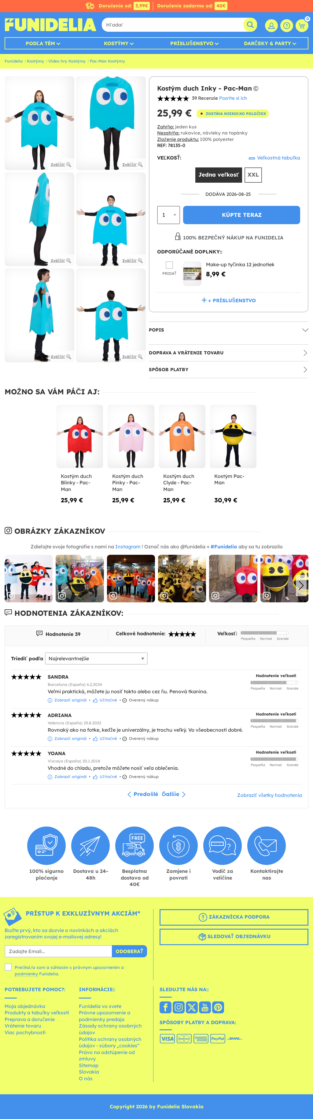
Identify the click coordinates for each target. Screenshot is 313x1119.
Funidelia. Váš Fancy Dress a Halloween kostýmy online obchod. (50, 24)
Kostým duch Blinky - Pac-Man (76, 482)
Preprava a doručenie (30, 1019)
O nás (86, 1078)
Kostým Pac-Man (229, 479)
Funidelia (14, 61)
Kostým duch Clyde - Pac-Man (178, 482)
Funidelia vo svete (100, 1006)
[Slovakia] (165, 1008)
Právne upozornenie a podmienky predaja (104, 1016)
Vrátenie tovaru (23, 1026)
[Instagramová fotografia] (29, 579)
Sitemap (88, 1065)
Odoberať (129, 951)
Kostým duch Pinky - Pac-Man (127, 482)
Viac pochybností (25, 1032)
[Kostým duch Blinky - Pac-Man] (79, 436)
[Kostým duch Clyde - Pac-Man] (182, 436)
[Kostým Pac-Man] (233, 436)
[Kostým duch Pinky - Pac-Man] (131, 436)
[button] (301, 585)
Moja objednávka (25, 1006)
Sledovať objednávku (238, 936)
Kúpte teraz (242, 214)
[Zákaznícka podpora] (286, 25)
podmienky (26, 974)
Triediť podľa (27, 658)
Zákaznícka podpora (238, 917)
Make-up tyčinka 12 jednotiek (240, 264)
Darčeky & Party (267, 43)
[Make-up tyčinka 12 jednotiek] (192, 273)
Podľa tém (40, 43)
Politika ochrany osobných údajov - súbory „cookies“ (110, 1042)
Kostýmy (116, 43)
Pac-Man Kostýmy (107, 61)
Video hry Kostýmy (67, 61)
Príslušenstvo (191, 43)
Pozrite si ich (233, 98)
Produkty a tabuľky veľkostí (37, 1013)
